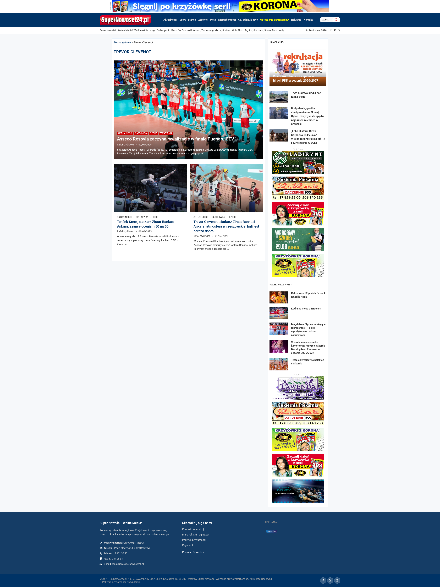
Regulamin (134, 582)
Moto (213, 19)
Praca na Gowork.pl (193, 552)
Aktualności (170, 19)
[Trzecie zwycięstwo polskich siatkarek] (279, 364)
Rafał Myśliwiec (125, 144)
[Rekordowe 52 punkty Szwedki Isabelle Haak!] (279, 297)
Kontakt (308, 19)
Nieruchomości (227, 19)
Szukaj (336, 19)
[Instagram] (339, 30)
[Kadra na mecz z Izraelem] (279, 313)
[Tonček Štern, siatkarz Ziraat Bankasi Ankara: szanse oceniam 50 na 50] (150, 188)
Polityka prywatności (114, 582)
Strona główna (122, 42)
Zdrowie (203, 19)
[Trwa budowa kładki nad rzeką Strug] (279, 97)
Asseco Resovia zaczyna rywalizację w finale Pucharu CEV (175, 139)
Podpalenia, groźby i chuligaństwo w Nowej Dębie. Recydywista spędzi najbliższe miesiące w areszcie (307, 116)
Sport (182, 19)
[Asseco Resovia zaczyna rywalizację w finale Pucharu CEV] (188, 109)
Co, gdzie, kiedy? (248, 19)
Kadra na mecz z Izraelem (306, 308)
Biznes (192, 19)
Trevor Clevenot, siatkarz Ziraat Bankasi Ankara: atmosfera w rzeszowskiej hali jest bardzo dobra (226, 226)
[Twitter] (334, 30)
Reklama (296, 19)
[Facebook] (331, 30)
